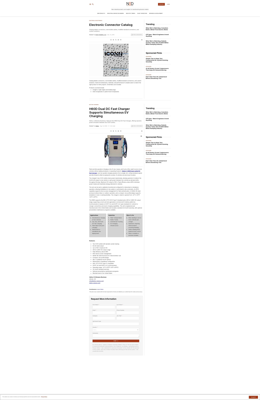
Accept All (253, 397)
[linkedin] (113, 39)
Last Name (120, 304)
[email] (120, 39)
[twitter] (116, 39)
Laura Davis (100, 289)
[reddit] (118, 39)
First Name (96, 304)
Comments (95, 333)
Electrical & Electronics (95, 20)
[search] (93, 4)
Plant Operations (142, 13)
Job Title (119, 315)
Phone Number (120, 310)
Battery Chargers (94, 104)
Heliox (97, 126)
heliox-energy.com (94, 283)
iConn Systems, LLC (100, 34)
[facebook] (111, 39)
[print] (142, 39)
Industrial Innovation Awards (115, 13)
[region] (130, 397)
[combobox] (116, 329)
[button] (90, 4)
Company (95, 315)
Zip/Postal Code (97, 321)
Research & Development (156, 13)
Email (94, 310)
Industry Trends (130, 13)
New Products (101, 13)
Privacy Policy (44, 396)
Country (95, 327)
